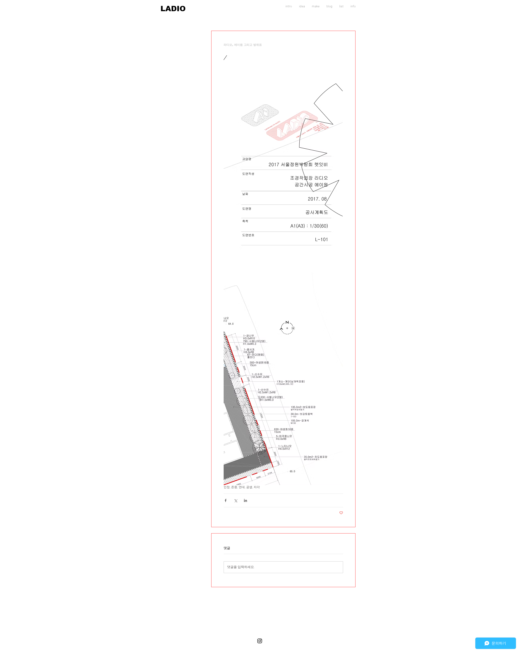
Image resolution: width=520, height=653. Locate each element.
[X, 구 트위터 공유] (235, 500)
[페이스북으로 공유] (226, 500)
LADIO (173, 8)
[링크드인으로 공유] (245, 500)
